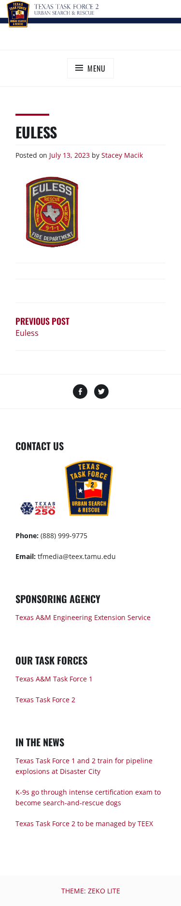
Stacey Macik (122, 155)
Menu (96, 68)
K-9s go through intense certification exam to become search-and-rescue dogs (88, 797)
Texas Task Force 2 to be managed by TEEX (84, 823)
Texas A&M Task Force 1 (54, 678)
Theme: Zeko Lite (90, 890)
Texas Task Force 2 (45, 699)
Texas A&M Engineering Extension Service (83, 617)
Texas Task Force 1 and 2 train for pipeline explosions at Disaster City (84, 766)
